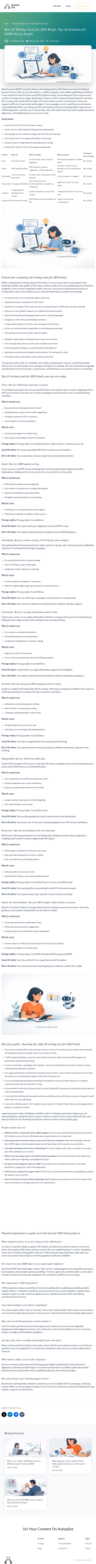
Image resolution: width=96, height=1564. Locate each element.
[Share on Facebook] (16, 1414)
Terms (87, 1548)
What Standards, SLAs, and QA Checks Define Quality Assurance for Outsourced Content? (68, 1464)
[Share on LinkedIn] (10, 1414)
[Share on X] (4, 1414)
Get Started (83, 6)
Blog (68, 6)
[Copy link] (22, 1414)
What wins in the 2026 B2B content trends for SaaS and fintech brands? (25, 1501)
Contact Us (62, 1548)
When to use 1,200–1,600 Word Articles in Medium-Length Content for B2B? (23, 1462)
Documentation (64, 1543)
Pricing (57, 6)
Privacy (88, 1543)
